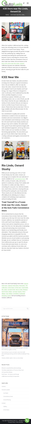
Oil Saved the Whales (7, 372)
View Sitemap (19, 422)
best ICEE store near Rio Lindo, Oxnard (13, 63)
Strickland (16, 293)
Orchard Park (11, 289)
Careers (4, 386)
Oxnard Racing (7, 400)
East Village (9, 293)
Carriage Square (17, 291)
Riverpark (22, 285)
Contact (3, 403)
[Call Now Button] (27, 420)
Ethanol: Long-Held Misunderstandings (11, 368)
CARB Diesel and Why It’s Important (10, 376)
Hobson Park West (13, 285)
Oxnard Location (6, 389)
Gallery (5, 406)
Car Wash (5, 393)
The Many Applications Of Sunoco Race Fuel (13, 370)
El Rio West (11, 287)
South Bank (25, 287)
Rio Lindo (4, 289)
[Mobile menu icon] (27, 3)
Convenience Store (20, 179)
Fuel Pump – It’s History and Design (10, 374)
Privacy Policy (11, 422)
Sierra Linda (19, 289)
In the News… (6, 410)
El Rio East (18, 287)
